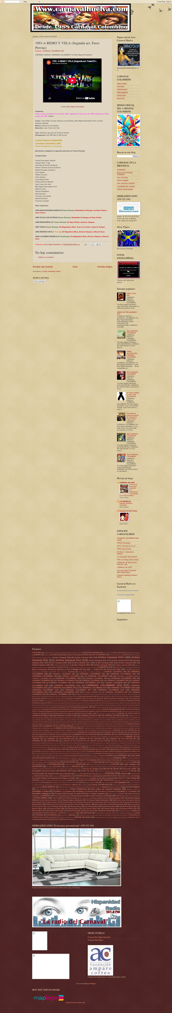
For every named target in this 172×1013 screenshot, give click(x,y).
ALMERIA (37, 655)
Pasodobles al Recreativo (106, 791)
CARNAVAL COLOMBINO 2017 (78, 690)
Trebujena (124, 815)
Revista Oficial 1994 (131, 802)
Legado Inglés (89, 782)
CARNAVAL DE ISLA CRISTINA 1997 (53, 730)
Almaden (137, 652)
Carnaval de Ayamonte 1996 (78, 703)
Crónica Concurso (94, 764)
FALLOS (133, 771)
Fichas (76, 773)
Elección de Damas (111, 769)
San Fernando (70, 813)
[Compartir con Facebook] (97, 244)
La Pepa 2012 (132, 780)
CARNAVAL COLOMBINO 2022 (116, 692)
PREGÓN (46, 796)
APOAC (112, 655)
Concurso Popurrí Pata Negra (109, 760)
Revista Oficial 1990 (69, 802)
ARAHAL (125, 655)
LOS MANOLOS (125, 501)
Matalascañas (36, 787)
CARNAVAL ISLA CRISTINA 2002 (117, 753)
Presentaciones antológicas (81, 796)
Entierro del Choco (87, 771)
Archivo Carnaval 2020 (41, 665)
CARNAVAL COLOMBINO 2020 (66, 692)
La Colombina (79, 780)
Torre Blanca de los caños (112, 815)
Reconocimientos (84, 798)
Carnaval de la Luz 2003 (59, 747)
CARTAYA (110, 756)
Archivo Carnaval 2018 (104, 663)
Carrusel (101, 755)
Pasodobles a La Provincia (85, 791)
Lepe (96, 782)
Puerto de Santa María (133, 796)
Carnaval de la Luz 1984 (39, 743)
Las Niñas (79, 782)
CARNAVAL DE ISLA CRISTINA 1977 (42, 722)
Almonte (46, 655)
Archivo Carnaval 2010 (111, 657)
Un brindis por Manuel (49, 817)
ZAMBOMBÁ (70, 819)
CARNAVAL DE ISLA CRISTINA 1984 (70, 724)
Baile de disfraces (127, 667)
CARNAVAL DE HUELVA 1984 (42, 715)
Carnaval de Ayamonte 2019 (89, 711)
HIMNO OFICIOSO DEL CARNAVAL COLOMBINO (132, 354)
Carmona (71, 672)
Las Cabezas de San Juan (67, 782)
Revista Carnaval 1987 (116, 798)
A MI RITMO (36, 653)
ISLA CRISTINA (122, 178)
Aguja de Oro (77, 652)
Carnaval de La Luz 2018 (118, 749)
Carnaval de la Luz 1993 (73, 745)
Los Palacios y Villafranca (70, 784)
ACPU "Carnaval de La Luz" (126, 546)
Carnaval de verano (86, 753)
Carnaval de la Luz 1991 (41, 745)
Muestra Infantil (114, 787)
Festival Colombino (64, 774)
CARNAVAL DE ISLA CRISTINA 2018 (45, 741)
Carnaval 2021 (83, 671)
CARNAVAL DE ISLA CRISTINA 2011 (63, 736)
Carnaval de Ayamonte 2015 (112, 709)
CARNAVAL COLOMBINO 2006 (60, 683)
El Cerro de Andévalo (58, 769)
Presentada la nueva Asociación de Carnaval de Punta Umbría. (133, 416)
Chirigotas (64, 758)
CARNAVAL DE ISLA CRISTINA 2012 (88, 736)
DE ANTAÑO (37, 766)
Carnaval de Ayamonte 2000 (41, 705)
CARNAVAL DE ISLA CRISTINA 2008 (87, 734)
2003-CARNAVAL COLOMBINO (132, 435)
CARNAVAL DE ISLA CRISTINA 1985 (92, 724)
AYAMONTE (121, 170)
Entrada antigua (104, 267)
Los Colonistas (134, 782)
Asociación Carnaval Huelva (76, 667)
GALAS (124, 774)
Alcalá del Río (107, 652)
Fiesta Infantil (84, 773)
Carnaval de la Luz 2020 (47, 751)
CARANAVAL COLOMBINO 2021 (50, 671)
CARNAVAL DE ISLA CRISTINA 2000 (100, 730)
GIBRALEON (38, 776)
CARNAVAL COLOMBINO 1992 (123, 674)
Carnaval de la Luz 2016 (77, 749)
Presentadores (99, 796)
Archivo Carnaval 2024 (124, 665)
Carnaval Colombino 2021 (93, 692)
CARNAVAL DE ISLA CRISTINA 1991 (128, 726)
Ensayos (74, 771)
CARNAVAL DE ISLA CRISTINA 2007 (60, 734)
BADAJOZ (116, 667)
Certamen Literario (45, 758)
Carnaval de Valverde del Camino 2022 (68, 753)
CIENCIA (102, 758)
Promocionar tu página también (126, 594)
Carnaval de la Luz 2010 (112, 747)
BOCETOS (120, 98)
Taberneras (72, 815)
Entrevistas (115, 771)
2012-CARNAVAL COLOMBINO (132, 373)
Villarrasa (44, 819)
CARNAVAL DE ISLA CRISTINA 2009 (116, 734)
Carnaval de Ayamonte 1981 (106, 696)
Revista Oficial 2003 (60, 806)
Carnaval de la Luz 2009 (95, 747)
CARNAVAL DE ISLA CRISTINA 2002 (42, 732)
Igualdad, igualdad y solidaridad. (125, 504)
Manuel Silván (127, 784)
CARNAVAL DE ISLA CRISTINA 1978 (65, 722)
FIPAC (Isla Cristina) (124, 549)
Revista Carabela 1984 (98, 798)
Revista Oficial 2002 (44, 806)
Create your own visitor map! (75, 1002)
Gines (47, 776)
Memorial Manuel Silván (93, 787)
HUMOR (128, 776)
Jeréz (41, 780)
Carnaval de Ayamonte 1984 (56, 698)
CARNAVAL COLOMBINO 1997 (42, 678)
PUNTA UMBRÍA (122, 180)
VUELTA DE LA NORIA (57, 819)
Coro (45, 764)
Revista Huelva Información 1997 (74, 800)
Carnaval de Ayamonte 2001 (59, 705)
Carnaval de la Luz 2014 (39, 749)
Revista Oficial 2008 (39, 808)
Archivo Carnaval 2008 (61, 657)
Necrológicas (135, 787)
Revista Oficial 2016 (74, 811)
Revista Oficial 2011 (93, 808)
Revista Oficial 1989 (54, 802)
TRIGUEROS (133, 815)
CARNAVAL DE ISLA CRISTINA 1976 (127, 719)
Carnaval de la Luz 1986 (70, 743)
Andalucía (69, 655)
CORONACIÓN (54, 764)
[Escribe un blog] (93, 244)
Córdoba (134, 762)
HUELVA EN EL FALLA (114, 776)
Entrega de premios (104, 771)
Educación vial (114, 766)
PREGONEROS (122, 93)
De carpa (48, 766)
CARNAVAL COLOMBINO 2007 (87, 683)
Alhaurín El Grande (119, 652)
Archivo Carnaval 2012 (68, 660)
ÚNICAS (61, 817)
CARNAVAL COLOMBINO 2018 (111, 690)
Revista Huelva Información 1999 (127, 800)
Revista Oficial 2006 (112, 806)
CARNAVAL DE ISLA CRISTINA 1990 (106, 726)
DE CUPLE (57, 766)
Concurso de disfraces (38, 760)
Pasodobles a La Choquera (62, 791)
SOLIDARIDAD (52, 815)
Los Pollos (84, 784)
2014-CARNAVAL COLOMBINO (132, 455)
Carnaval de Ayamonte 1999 (132, 703)
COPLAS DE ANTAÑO (67, 762)
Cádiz (118, 669)
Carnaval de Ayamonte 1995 (61, 703)
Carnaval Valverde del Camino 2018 (52, 755)
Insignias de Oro (95, 778)
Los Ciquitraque (120, 782)
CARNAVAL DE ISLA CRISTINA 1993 (67, 728)
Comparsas (117, 758)
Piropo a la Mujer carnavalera (94, 793)
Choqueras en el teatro (76, 758)
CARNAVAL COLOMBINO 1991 (53, 51)
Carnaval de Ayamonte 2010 (123, 707)
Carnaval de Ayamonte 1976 (122, 694)
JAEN (34, 780)
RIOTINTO (121, 810)
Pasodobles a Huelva (40, 791)
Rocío (128, 810)
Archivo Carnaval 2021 (61, 665)
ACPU (57, 652)
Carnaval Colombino (95, 671)
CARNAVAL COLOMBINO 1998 (68, 678)
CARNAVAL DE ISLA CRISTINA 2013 (112, 736)
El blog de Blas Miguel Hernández (99, 937)
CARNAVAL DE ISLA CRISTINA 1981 (110, 722)
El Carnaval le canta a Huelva (128, 766)
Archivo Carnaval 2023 (103, 665)
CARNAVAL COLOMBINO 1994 (73, 676)
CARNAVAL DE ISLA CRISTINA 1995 (116, 728)
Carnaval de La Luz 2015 (56, 749)
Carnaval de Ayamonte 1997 (96, 703)
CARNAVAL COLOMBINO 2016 (45, 690)
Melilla (60, 787)
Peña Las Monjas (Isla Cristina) (127, 560)
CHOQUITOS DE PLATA (91, 758)
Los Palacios (55, 784)
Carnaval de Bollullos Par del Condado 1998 (81, 713)
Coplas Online (125, 762)
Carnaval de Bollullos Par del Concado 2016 (47, 713)
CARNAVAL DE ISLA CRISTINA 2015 (61, 739)
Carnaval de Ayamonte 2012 (52, 709)
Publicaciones (120, 796)
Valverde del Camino (83, 817)
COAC (109, 758)
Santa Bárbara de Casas (102, 813)
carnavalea (93, 755)
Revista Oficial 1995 (39, 804)
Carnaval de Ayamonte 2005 (130, 705)
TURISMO (35, 817)
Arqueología (52, 667)
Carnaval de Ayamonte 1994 (41, 703)
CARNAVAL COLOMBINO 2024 (60, 694)
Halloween (55, 776)
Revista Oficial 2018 (108, 811)
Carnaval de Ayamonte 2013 (73, 709)
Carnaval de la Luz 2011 (130, 747)
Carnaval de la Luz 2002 (44, 747)
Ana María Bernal (57, 655)
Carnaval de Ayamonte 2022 (130, 711)
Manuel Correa (117, 784)
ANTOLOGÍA (121, 95)
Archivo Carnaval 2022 (81, 665)
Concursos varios (42, 762)
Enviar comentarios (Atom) (52, 271)
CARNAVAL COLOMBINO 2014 (94, 688)
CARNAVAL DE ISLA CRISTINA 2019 (74, 741)
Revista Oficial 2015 (56, 811)
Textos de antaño (91, 815)
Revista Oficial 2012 (111, 808)
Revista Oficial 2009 (57, 808)
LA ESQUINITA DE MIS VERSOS (98, 780)
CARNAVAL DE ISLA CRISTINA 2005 (115, 732)
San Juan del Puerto (84, 813)
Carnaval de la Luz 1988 (101, 743)
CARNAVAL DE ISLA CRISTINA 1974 (80, 719)
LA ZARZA (54, 782)
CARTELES (122, 756)
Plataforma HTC (112, 793)
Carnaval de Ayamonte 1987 (119, 698)
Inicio (75, 267)
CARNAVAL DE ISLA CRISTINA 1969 (75, 717)
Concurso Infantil (65, 760)
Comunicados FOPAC (132, 758)
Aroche (44, 667)
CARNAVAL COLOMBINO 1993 (44, 676)
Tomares (100, 815)
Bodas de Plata (65, 669)
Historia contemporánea (94, 776)
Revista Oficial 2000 (120, 804)
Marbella (135, 784)
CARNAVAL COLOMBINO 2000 (123, 678)
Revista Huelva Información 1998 (101, 800)
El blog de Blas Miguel (95, 940)
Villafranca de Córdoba (119, 817)
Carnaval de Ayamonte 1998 (114, 703)
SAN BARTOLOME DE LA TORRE (53, 813)
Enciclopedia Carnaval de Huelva (43, 771)
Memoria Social (80, 787)
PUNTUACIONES (71, 798)
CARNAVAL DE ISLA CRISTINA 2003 (65, 732)
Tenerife (81, 815)
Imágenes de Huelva (68, 778)
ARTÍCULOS (62, 667)
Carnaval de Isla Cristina (128, 511)
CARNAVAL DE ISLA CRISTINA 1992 (42, 728)
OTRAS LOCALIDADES (125, 189)
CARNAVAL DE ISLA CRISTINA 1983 (47, 724)
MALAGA (105, 785)
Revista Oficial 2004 (78, 806)
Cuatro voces (105, 764)
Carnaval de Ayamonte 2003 (95, 705)
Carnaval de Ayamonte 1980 (87, 696)
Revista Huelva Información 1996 (50, 800)
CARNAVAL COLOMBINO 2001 (43, 680)
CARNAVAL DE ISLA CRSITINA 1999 (127, 741)
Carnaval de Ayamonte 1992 (109, 700)
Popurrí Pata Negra (125, 793)
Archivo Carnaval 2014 (120, 660)
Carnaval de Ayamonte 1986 (97, 698)
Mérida (104, 787)
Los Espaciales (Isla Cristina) (127, 557)
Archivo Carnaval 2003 (43, 657)
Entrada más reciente (43, 267)
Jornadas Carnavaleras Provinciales (54, 780)
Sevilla (137, 813)
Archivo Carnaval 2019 (127, 663)
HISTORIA (120, 87)
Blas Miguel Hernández (75, 107)
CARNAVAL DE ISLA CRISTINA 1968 (53, 717)
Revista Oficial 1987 (38, 802)
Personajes (58, 793)
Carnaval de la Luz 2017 (97, 749)
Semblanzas (129, 813)
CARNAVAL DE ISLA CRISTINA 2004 (89, 732)
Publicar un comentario (46, 257)
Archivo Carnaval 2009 (84, 657)
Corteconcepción (69, 764)
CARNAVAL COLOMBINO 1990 (64, 674)
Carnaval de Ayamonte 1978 (50, 696)
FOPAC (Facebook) (123, 543)
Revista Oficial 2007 (130, 806)
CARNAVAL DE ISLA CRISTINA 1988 (57, 726)
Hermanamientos (66, 776)
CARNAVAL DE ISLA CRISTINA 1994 (94, 728)
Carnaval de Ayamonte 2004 (112, 705)
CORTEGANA (81, 764)
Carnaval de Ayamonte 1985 (75, 698)
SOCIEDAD (39, 815)
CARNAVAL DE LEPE (127, 483)
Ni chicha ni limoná (47, 789)
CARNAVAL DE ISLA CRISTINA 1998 (77, 730)
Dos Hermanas (104, 766)
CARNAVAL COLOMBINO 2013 (64, 688)
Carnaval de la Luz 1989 (117, 743)
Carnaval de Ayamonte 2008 (82, 707)
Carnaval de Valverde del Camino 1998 (99, 751)
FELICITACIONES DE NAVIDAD (43, 774)
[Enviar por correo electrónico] (91, 244)
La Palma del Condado (120, 780)
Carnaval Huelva (99, 753)
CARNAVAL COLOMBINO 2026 (84, 694)
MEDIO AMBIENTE (48, 787)
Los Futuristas (46, 784)
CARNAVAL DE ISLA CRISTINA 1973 (57, 719)
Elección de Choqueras (91, 769)
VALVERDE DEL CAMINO (126, 186)
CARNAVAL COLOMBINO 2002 (68, 680)
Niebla (57, 789)
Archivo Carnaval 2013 (97, 660)
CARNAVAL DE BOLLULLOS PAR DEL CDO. (127, 563)
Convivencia (53, 762)
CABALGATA (98, 669)
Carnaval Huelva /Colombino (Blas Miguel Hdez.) (126, 571)
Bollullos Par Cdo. (79, 669)
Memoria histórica (69, 787)
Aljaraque (130, 652)
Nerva (37, 789)
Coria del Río (36, 764)
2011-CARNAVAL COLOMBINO (132, 332)
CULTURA (115, 764)
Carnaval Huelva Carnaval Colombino (127, 590)
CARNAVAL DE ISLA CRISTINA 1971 (119, 717)
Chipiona (57, 758)
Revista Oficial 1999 (104, 804)
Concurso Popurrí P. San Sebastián (84, 760)
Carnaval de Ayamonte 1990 (70, 700)
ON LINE (64, 789)
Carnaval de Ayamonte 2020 (110, 711)
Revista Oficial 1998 (87, 804)
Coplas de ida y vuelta (85, 762)
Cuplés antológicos (130, 764)
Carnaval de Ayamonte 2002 (77, 705)
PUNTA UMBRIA (40, 798)
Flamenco (100, 773)
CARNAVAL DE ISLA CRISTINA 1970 (97, 717)
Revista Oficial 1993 (115, 802)
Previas (109, 796)
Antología (78, 655)
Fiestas (93, 773)
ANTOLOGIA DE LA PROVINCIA (95, 655)
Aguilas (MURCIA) (66, 652)
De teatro (67, 766)
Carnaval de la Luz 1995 (104, 745)
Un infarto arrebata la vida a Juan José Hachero (133, 394)
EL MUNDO (70, 769)
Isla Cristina (131, 778)
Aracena (118, 655)
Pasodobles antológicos (41, 793)
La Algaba (69, 780)
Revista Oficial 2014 (39, 811)
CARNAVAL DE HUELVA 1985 (66, 715)
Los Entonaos (36, 784)
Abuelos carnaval (49, 652)
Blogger (92, 983)
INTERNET (120, 778)
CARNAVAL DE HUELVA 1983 (127, 713)
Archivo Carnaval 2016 (58, 663)
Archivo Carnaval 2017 (81, 663)
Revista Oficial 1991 (85, 802)
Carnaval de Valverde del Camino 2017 (45, 753)
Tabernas (63, 815)
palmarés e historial (132, 789)
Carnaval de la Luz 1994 (88, 745)
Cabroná (109, 669)
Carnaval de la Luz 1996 (120, 745)
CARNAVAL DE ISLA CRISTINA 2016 (92, 739)
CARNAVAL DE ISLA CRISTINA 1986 (114, 724)
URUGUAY (69, 817)
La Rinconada (44, 782)
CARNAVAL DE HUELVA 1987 (114, 715)
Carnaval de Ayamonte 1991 (90, 700)
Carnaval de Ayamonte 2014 (92, 709)
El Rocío (78, 769)
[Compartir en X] (95, 244)
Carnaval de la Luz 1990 (133, 743)
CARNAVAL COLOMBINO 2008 (116, 683)
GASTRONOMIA (135, 773)
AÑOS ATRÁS (122, 84)
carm (64, 671)
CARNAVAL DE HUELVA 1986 (90, 715)
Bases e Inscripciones (39, 669)
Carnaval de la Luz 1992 (57, 745)
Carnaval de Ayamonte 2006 (40, 707)
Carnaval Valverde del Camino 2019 (76, 755)
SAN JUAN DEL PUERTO (126, 183)
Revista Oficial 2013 (129, 808)
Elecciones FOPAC (130, 769)
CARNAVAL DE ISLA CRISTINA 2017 (123, 739)
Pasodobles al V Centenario (127, 791)
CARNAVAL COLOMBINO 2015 (123, 688)
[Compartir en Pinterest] (100, 244)
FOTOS (109, 773)
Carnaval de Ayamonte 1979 (68, 696)
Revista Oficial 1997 (71, 804)
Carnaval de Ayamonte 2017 (47, 711)
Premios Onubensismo (62, 796)
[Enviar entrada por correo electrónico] (85, 244)
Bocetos (54, 669)
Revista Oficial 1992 (100, 802)
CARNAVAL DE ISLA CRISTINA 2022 (102, 741)
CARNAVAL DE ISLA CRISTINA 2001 (125, 730)
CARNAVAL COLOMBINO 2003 (92, 680)
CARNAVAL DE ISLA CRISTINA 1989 (84, 726)
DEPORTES (76, 766)
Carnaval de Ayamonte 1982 (124, 696)
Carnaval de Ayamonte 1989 (53, 700)
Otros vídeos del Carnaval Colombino (106, 789)
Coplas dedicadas (99, 762)
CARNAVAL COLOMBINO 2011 (104, 685)
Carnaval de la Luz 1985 (54, 743)
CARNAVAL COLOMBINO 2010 (67, 685)
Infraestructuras (83, 778)
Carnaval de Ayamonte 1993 (128, 700)
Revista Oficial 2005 (95, 806)
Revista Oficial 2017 (91, 811)
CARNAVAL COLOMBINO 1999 (96, 678)
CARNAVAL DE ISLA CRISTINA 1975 (103, 719)
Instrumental (109, 778)
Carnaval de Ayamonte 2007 (60, 707)
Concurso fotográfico (52, 760)
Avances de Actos (91, 667)
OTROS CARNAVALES (78, 789)
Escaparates (124, 771)
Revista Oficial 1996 (56, 804)
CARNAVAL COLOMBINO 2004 (117, 680)
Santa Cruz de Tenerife (118, 813)
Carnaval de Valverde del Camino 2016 (127, 751)
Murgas (123, 787)
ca (91, 669)
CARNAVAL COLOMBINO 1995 (100, 676)
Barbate (136, 667)
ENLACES (63, 771)
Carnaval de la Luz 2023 (78, 751)
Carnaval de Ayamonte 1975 (103, 694)
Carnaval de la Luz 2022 (62, 751)
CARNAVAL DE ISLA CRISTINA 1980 (87, 722)
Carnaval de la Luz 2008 (76, 747)
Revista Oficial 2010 (75, 808)
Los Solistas (93, 785)
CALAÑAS (128, 669)
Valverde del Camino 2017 (102, 817)
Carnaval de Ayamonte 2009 (104, 707)
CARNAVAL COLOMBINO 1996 (127, 676)
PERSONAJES (122, 89)
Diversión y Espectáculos (91, 766)
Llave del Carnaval (107, 782)
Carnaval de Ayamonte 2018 (68, 711)
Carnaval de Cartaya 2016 (106, 713)
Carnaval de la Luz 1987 (86, 743)
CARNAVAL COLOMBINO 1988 (115, 672)
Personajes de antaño (73, 793)
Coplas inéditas (114, 762)
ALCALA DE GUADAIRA (91, 653)
